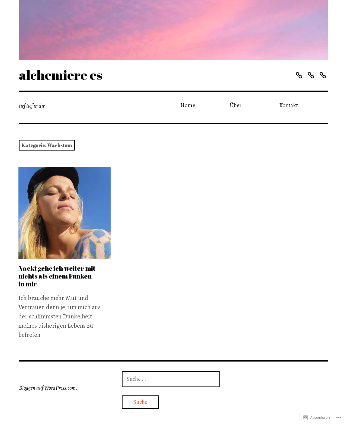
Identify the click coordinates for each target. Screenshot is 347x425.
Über (236, 105)
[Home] (298, 75)
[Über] (310, 75)
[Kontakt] (322, 75)
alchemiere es (60, 75)
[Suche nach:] (171, 379)
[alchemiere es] (173, 30)
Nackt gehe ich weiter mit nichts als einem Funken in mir (56, 276)
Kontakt (288, 105)
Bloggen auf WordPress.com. (48, 388)
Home (187, 105)
